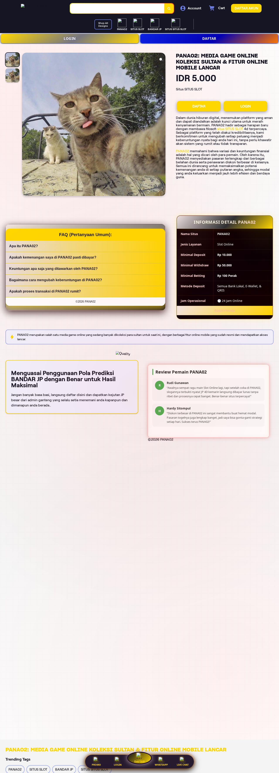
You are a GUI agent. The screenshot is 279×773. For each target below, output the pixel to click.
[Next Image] (161, 125)
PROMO (96, 764)
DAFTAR (209, 38)
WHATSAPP (161, 764)
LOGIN (70, 38)
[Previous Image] (25, 125)
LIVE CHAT (183, 764)
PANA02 (182, 151)
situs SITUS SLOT (230, 129)
